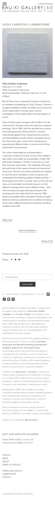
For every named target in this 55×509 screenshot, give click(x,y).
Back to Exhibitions (27, 230)
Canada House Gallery (13, 442)
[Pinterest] (13, 299)
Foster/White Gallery (12, 439)
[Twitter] (48, 294)
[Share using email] (19, 259)
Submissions (9, 474)
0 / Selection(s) (45, 4)
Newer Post (47, 241)
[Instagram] (8, 299)
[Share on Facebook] (11, 259)
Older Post (7, 220)
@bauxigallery (31, 420)
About (5, 461)
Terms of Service (11, 464)
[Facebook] (4, 299)
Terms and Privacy (12, 471)
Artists (6, 455)
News (5, 458)
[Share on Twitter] (15, 259)
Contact (6, 477)
